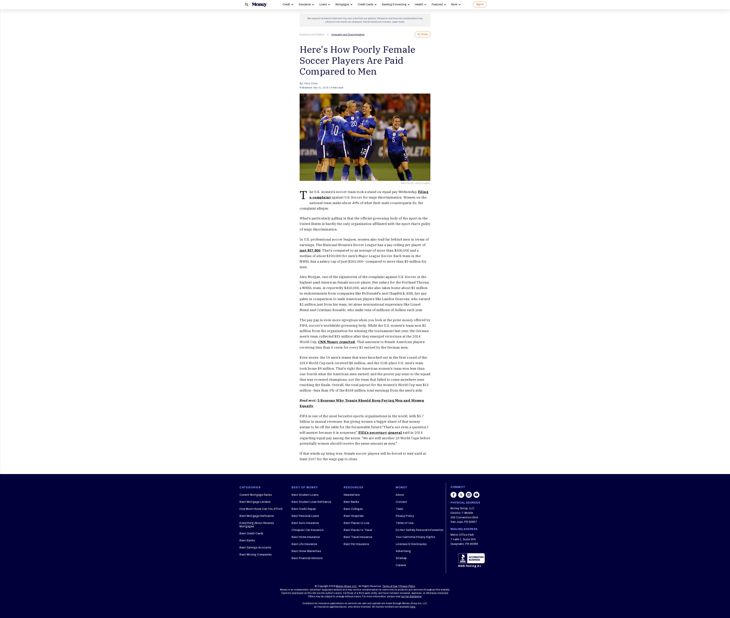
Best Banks (247, 540)
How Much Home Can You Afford (261, 509)
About (400, 494)
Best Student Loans (305, 494)
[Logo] (259, 4)
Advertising (403, 551)
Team (399, 509)
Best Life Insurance (304, 544)
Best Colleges (353, 509)
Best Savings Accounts (255, 547)
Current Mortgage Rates (256, 494)
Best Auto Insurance (305, 523)
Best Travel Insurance (358, 537)
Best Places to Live (356, 523)
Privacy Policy (405, 516)
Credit (286, 4)
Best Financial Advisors (307, 558)
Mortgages (342, 4)
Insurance (305, 4)
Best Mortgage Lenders (255, 501)
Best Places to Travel (358, 530)
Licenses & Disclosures (411, 544)
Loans (323, 4)
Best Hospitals (354, 516)
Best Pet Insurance (356, 544)
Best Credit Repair (304, 509)
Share (424, 34)
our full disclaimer (411, 596)
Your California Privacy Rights (415, 537)
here (412, 606)
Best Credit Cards (251, 533)
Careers (401, 565)
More (454, 4)
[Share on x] (461, 495)
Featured (437, 4)
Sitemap (401, 558)
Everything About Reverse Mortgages (257, 525)
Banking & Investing (394, 4)
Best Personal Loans (305, 516)
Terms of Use (404, 523)
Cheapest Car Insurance (308, 530)
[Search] (246, 4)
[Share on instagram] (469, 495)
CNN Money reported (336, 342)
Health (419, 4)
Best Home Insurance (306, 537)
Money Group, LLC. (346, 586)
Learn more (398, 22)
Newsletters (352, 494)
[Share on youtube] (476, 495)
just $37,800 (310, 250)
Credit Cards (365, 4)
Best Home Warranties (306, 551)
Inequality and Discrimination (348, 34)
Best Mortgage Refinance (257, 516)
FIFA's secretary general (380, 433)
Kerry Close (311, 83)
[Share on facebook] (454, 495)
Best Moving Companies (256, 554)
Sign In (480, 4)
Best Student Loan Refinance (311, 501)
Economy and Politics (312, 34)
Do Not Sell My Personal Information (420, 530)
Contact (401, 501)
